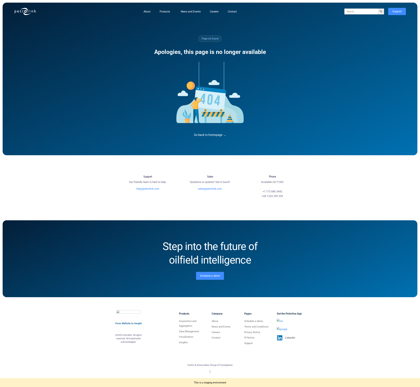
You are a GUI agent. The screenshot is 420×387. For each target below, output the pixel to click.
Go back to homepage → (210, 135)
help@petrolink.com (147, 188)
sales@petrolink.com (210, 188)
